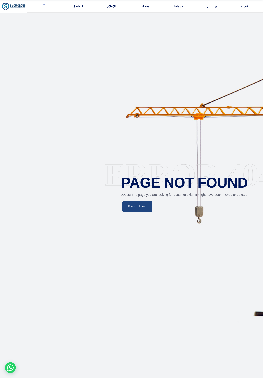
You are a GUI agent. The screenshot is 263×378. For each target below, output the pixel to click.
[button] (10, 367)
